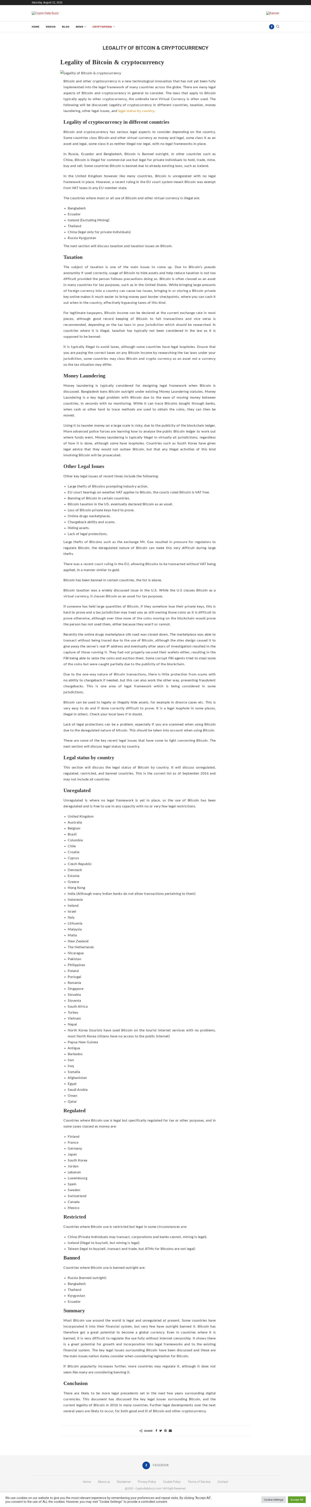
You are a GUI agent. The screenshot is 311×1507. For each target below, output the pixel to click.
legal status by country (136, 111)
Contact (222, 1481)
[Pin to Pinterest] (165, 1430)
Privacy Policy (147, 1481)
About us (104, 1481)
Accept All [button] (296, 1499)
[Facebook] (271, 26)
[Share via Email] (170, 1430)
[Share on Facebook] (156, 1430)
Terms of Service (199, 1481)
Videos (51, 26)
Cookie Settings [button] (273, 1499)
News (79, 26)
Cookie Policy (172, 1481)
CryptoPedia (102, 26)
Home (35, 26)
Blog (65, 26)
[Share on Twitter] (160, 1430)
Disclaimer (124, 1481)
